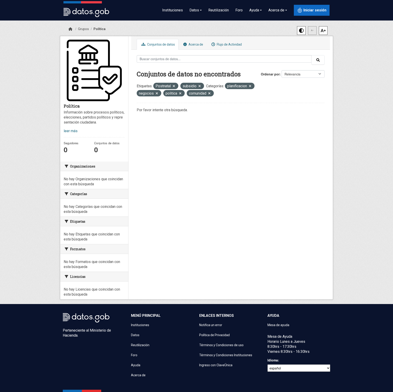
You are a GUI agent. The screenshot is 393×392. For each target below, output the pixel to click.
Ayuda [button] (254, 10)
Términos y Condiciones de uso (221, 345)
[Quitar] (174, 86)
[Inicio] (70, 29)
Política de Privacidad (214, 335)
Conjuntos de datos (160, 44)
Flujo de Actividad (229, 44)
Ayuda (135, 365)
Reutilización (218, 10)
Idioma (272, 360)
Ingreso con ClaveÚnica (215, 365)
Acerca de (195, 44)
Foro (239, 10)
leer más (71, 131)
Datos (135, 335)
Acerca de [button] (276, 10)
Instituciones (172, 10)
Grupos (83, 29)
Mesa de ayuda (278, 325)
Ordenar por (270, 74)
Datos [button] (194, 10)
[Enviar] (318, 60)
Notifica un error (210, 325)
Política (99, 29)
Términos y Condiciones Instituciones (225, 355)
